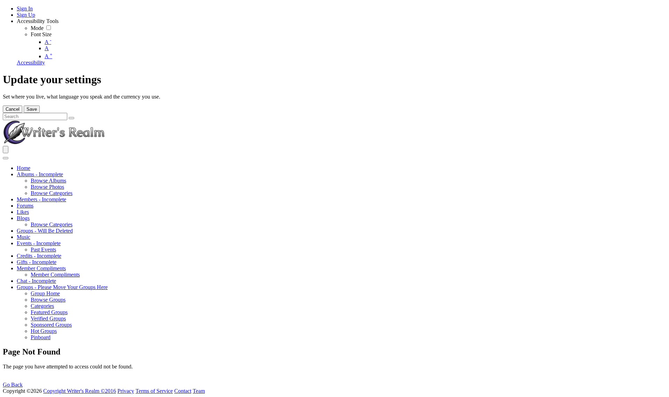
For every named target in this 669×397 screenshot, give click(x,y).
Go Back (13, 385)
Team (199, 391)
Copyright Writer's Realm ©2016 (79, 391)
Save (31, 109)
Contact (182, 391)
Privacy (125, 391)
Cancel (13, 109)
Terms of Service (154, 391)
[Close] (5, 158)
